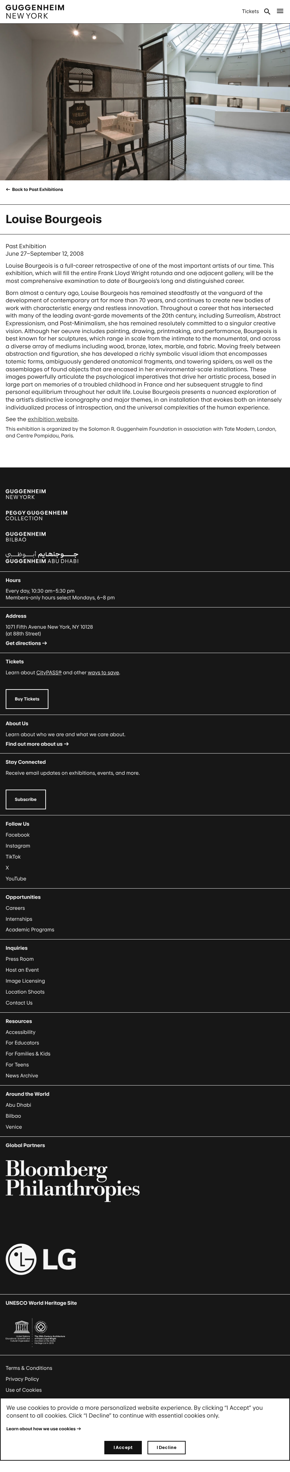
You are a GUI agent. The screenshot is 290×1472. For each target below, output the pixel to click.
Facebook (18, 835)
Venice (14, 1127)
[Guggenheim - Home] (35, 12)
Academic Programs (30, 930)
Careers (15, 908)
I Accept (123, 1447)
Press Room (20, 959)
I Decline (166, 1447)
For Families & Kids (28, 1054)
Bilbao (13, 1116)
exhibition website (52, 419)
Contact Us (19, 1003)
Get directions (23, 643)
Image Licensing (25, 981)
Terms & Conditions (29, 1368)
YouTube (16, 879)
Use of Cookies (24, 1390)
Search (267, 11)
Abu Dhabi (18, 1105)
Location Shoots (25, 992)
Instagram (18, 846)
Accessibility (21, 1032)
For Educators (22, 1043)
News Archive (22, 1076)
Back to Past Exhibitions (37, 189)
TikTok (13, 857)
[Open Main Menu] (280, 12)
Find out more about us (34, 744)
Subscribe (26, 799)
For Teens (17, 1065)
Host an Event (22, 970)
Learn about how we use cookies (41, 1428)
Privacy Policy (22, 1379)
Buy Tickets (27, 699)
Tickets (250, 11)
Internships (19, 919)
